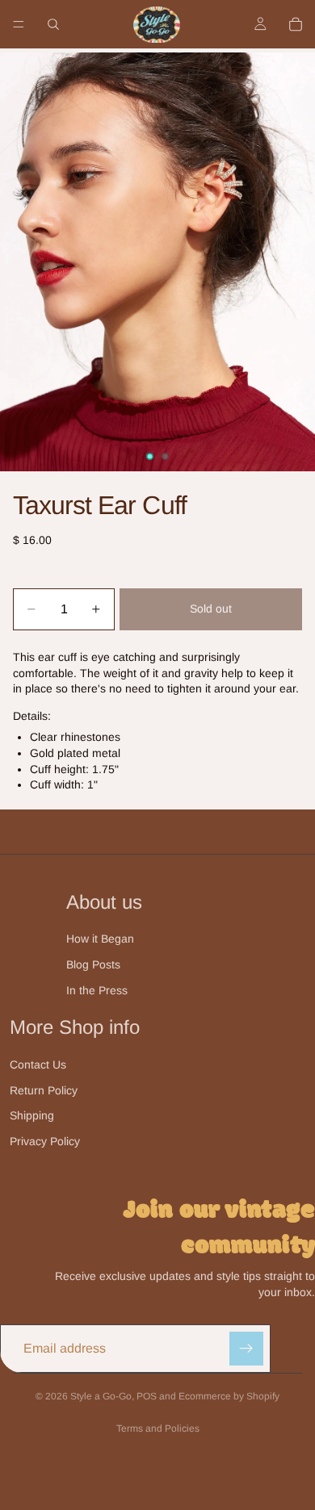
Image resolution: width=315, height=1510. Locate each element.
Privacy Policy (45, 1141)
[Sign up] (246, 1349)
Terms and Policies (158, 1428)
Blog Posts (93, 964)
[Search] (53, 24)
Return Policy (44, 1090)
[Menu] (18, 24)
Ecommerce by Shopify (228, 1396)
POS (146, 1396)
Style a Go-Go (101, 1396)
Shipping (32, 1115)
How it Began (100, 938)
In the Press (97, 990)
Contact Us (38, 1064)
